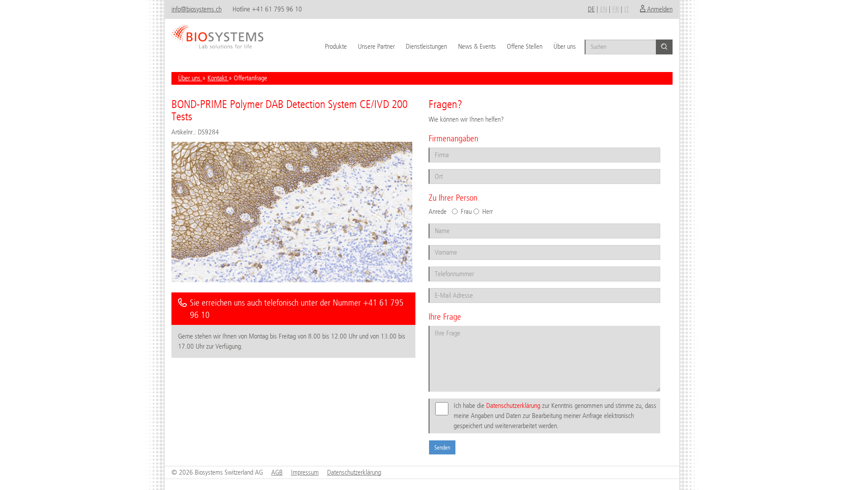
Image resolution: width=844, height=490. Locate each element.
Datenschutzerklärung (513, 405)
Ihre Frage (442, 325)
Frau (466, 211)
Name (438, 223)
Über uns (564, 46)
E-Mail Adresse (447, 287)
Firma (438, 147)
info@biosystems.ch (196, 9)
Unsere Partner (376, 46)
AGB (277, 472)
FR (615, 9)
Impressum (305, 472)
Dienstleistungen (426, 46)
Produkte (336, 46)
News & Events (477, 46)
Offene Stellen (524, 46)
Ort (436, 168)
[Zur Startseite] (217, 33)
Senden (442, 447)
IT (626, 9)
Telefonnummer (448, 266)
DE (591, 9)
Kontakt (218, 78)
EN (603, 9)
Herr (487, 211)
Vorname (441, 244)
